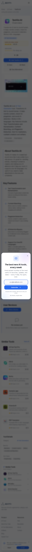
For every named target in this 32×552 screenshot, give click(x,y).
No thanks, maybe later (16, 295)
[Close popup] (27, 255)
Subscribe (14, 287)
